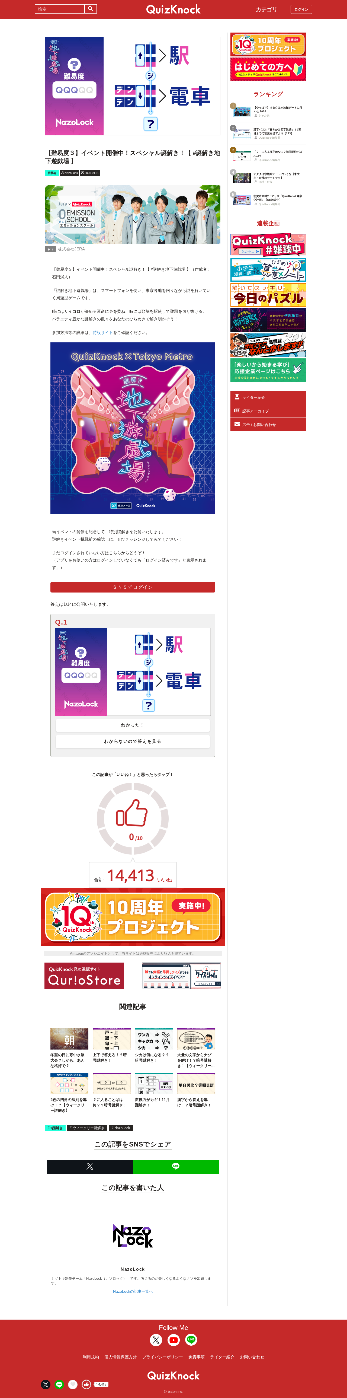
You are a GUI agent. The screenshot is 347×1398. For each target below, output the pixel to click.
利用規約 (91, 1357)
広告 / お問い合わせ (259, 424)
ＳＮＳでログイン (133, 587)
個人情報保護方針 (120, 1357)
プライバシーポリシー (162, 1357)
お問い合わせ (252, 1357)
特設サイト (103, 332)
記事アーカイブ (255, 411)
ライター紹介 (253, 397)
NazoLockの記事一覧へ (133, 1291)
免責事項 (196, 1357)
